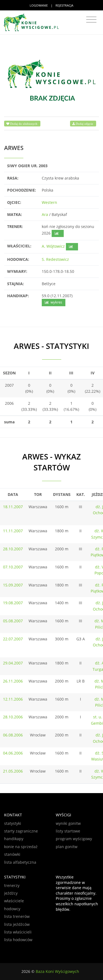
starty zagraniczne (21, 831)
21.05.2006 (13, 771)
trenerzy (12, 885)
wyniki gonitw (68, 823)
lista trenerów (17, 916)
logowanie (39, 5)
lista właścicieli (18, 932)
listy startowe (68, 831)
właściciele (14, 900)
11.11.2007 (13, 530)
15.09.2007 (13, 585)
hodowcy (12, 908)
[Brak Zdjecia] (51, 79)
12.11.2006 (13, 699)
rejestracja (64, 5)
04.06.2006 (13, 753)
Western (49, 202)
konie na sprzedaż (21, 846)
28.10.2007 (13, 548)
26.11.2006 (13, 681)
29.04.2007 (13, 663)
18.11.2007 (13, 506)
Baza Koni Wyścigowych (57, 971)
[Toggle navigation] (91, 19)
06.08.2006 (13, 735)
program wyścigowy (74, 838)
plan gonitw (66, 846)
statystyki (12, 823)
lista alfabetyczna (20, 862)
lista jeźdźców (17, 924)
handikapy (13, 838)
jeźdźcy (11, 893)
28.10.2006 (13, 716)
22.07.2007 (13, 638)
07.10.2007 (13, 567)
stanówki (12, 854)
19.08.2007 (13, 602)
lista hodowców (18, 939)
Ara (45, 214)
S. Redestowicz (55, 259)
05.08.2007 (13, 620)
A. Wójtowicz (53, 246)
